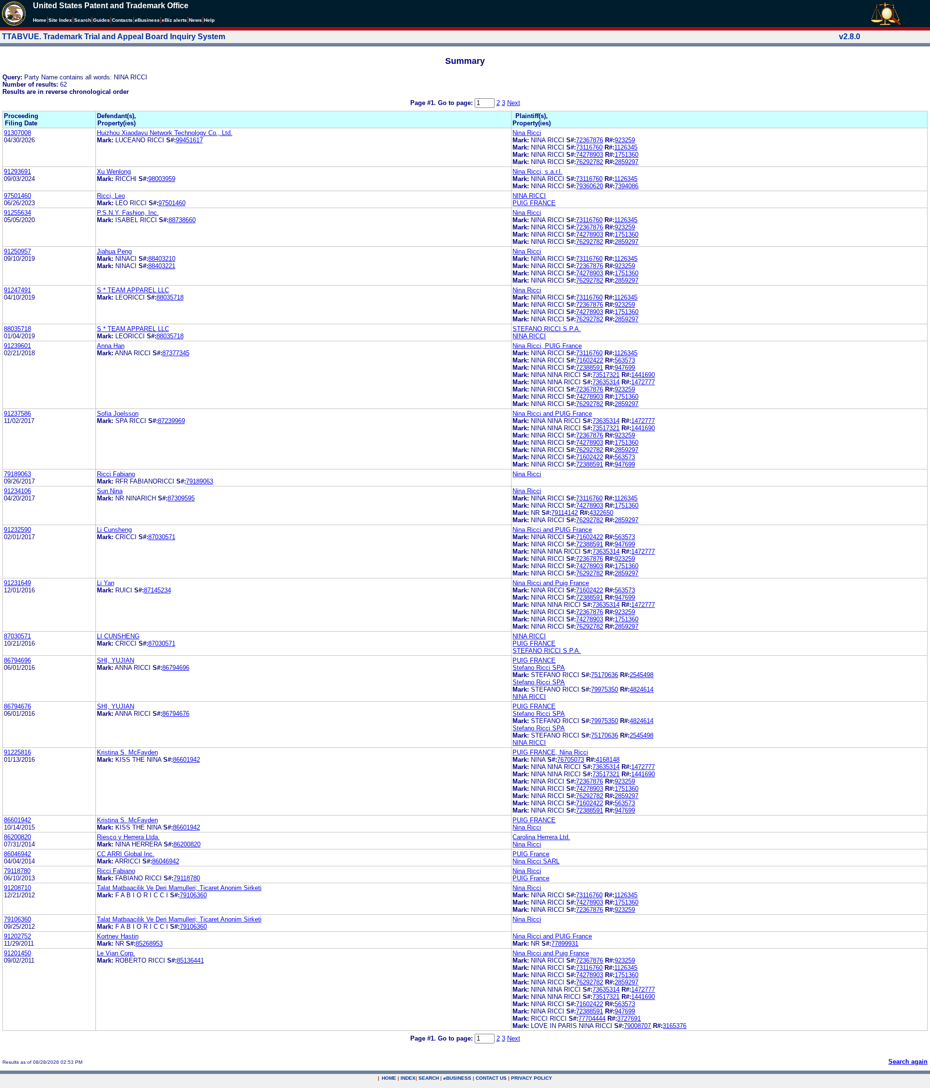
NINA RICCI (529, 195)
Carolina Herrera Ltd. (541, 837)
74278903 (589, 154)
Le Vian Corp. (116, 953)
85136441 (190, 960)
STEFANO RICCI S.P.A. (546, 328)
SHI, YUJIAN (115, 660)
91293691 (17, 171)
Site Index (60, 20)
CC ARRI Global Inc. (126, 854)
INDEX (408, 1078)
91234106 (17, 491)
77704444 (591, 1018)
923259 (625, 140)
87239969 (171, 420)
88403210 (161, 258)
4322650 (601, 512)
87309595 (181, 498)
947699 (625, 367)
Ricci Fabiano (116, 474)
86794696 (17, 660)
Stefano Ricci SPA (538, 667)
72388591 (589, 367)
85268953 (149, 943)
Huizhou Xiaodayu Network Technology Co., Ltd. (164, 132)
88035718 (170, 297)
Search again (908, 1061)
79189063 (17, 474)
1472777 (643, 382)
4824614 (641, 689)
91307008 (17, 132)
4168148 (608, 759)
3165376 (674, 1025)
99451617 (189, 140)
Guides (101, 20)
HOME (389, 1078)
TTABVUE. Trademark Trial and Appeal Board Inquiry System (113, 36)
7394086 (626, 186)
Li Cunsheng (114, 529)
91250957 (17, 251)
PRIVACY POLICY (531, 1078)
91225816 (17, 752)
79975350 (604, 689)
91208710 (17, 888)
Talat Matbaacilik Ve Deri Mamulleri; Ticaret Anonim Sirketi (179, 888)
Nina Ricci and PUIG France (552, 413)
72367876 (589, 140)
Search (82, 20)
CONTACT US (491, 1078)
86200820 (17, 837)
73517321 (606, 374)
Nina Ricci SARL (535, 861)
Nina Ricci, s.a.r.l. (537, 171)
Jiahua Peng (114, 251)
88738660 (182, 220)
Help (209, 20)
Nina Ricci (526, 132)
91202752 (17, 936)
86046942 (17, 854)
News (195, 20)
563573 (625, 360)
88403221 (161, 266)
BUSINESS (457, 1078)
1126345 (625, 147)
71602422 (589, 360)
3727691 (629, 1018)
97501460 (17, 195)
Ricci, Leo (111, 195)
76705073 (570, 759)
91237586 (17, 413)
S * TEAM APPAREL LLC (133, 290)
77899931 (564, 943)
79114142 (564, 512)
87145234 (157, 590)
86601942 (186, 759)
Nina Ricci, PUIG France (547, 345)
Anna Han (110, 345)
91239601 (17, 345)
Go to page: (456, 102)
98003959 (161, 178)
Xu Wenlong (114, 171)
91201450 (17, 953)
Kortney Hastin (118, 936)
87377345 (175, 353)
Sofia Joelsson (118, 413)
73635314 (606, 382)
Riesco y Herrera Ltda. (128, 837)
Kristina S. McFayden (127, 752)
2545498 (641, 675)
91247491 (17, 290)
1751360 (626, 154)
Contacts (122, 20)
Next (513, 102)
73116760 (589, 147)
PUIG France (530, 854)
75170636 (604, 675)
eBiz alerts (174, 20)
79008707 (637, 1025)
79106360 (193, 895)
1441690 (643, 374)
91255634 (17, 212)
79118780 (17, 871)
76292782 (589, 162)
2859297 (626, 162)
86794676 (17, 706)
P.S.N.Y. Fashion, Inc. (128, 212)
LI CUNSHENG (118, 636)
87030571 (161, 537)
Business (147, 20)
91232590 (17, 529)
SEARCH (428, 1078)
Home (39, 20)
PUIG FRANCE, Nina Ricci (550, 752)
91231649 (17, 583)
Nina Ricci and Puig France (550, 583)
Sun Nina (110, 491)
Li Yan (105, 583)
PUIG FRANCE (534, 203)
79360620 (589, 186)
